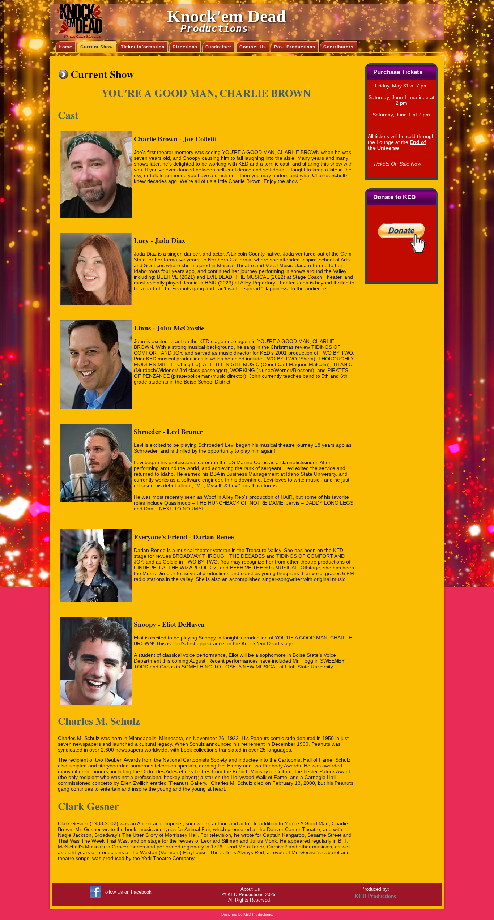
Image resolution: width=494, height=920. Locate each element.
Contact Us (252, 47)
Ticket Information (143, 47)
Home (65, 47)
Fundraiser (218, 47)
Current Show (96, 47)
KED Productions (257, 914)
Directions (185, 47)
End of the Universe (397, 145)
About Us (250, 889)
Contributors (338, 47)
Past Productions (294, 47)
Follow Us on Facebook (127, 892)
